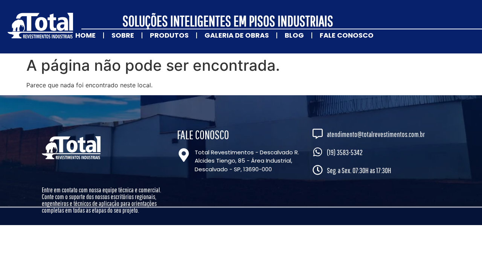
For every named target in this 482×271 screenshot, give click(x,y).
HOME (85, 35)
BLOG (294, 35)
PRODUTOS (169, 35)
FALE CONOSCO (347, 35)
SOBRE (122, 35)
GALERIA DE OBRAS (236, 35)
